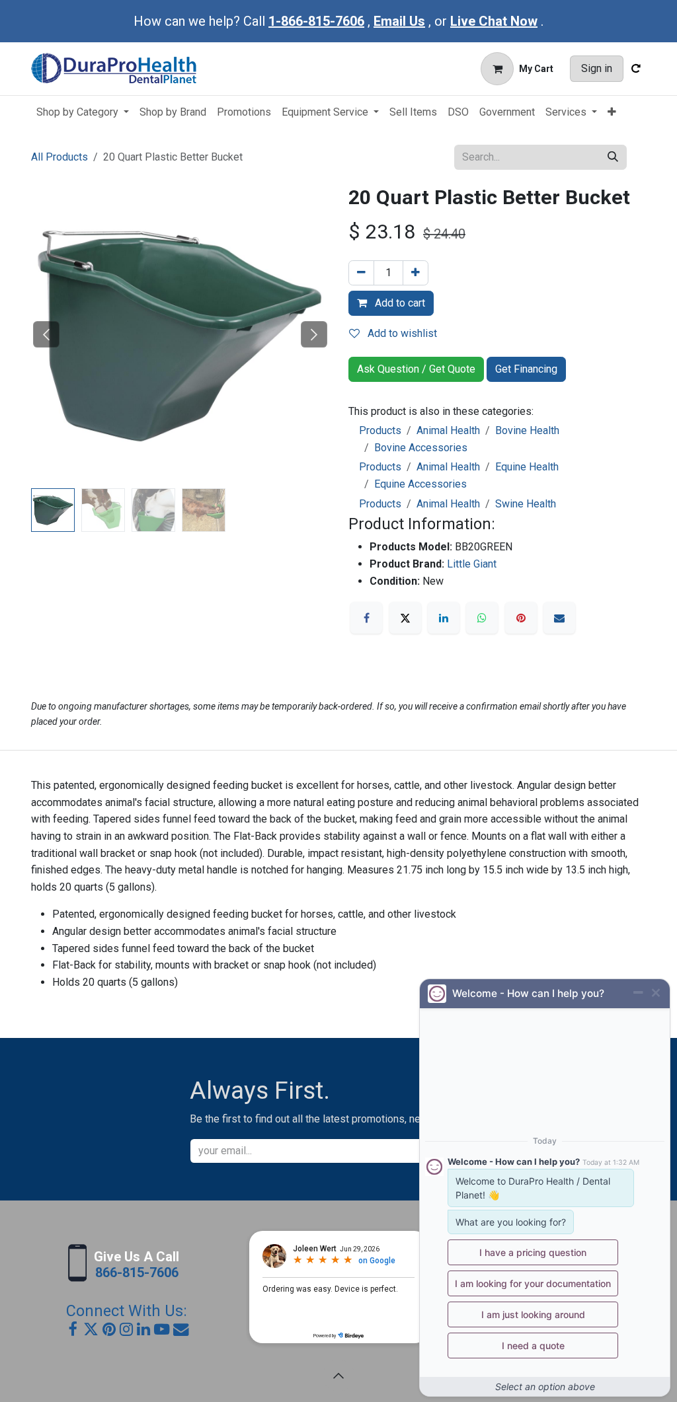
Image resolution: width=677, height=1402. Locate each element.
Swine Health (525, 504)
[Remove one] (361, 272)
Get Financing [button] (526, 369)
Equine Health (527, 467)
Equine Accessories (420, 484)
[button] (46, 334)
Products (380, 430)
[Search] (613, 157)
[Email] (559, 618)
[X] (405, 618)
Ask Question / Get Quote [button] (416, 369)
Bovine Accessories (420, 447)
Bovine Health (527, 430)
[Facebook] (366, 618)
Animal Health (448, 430)
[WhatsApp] (482, 618)
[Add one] (415, 272)
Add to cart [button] (398, 303)
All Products (59, 157)
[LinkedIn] (443, 618)
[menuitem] (82, 112)
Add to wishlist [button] (401, 333)
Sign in (596, 68)
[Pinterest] (521, 618)
